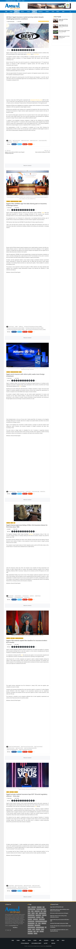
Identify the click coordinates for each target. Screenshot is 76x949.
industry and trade (31, 921)
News (34, 11)
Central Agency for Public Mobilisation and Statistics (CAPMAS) (33, 326)
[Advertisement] (27, 90)
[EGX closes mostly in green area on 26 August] (55, 32)
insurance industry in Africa (43, 140)
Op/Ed (53, 11)
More (63, 11)
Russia (42, 929)
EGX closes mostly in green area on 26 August (59, 913)
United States (30, 933)
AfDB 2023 (53, 943)
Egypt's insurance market (16, 140)
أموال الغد (23, 0)
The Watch (40, 11)
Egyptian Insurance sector (33, 140)
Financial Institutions (14, 201)
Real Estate (38, 929)
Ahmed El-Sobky (11, 885)
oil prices (29, 929)
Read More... (15, 927)
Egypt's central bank (42, 913)
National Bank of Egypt (40, 927)
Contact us (19, 0)
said (20, 386)
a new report (36, 54)
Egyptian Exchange (31, 915)
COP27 (46, 943)
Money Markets (37, 925)
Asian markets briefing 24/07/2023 (42, 152)
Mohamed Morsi (30, 925)
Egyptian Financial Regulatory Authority (12, 749)
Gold (42, 917)
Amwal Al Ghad (48, 946)
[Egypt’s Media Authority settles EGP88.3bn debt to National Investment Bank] (55, 26)
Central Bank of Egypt (31, 909)
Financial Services (27, 597)
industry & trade (41, 919)
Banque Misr (39, 907)
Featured (47, 21)
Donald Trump (37, 911)
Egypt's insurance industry (18, 885)
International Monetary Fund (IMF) (41, 921)
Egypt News (43, 21)
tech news (41, 931)
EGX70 (29, 913)
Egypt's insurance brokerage (38, 746)
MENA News (44, 923)
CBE (43, 907)
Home (6, 11)
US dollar (35, 933)
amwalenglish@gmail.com (13, 925)
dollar (32, 911)
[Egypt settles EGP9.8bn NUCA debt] (55, 21)
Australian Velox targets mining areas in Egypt (59, 923)
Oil (45, 927)
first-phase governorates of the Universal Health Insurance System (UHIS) (17, 888)
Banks (29, 907)
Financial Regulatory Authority (18, 597)
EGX (41, 911)
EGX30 (45, 911)
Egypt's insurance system (36, 885)
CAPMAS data (21, 326)
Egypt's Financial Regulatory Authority (14, 746)
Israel (39, 923)
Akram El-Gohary (11, 326)
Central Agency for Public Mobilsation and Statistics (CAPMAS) (15, 329)
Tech (37, 931)
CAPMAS (16, 326)
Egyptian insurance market (25, 140)
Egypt (37, 913)
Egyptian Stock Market (10, 597)
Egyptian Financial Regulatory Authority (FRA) (25, 749)
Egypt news (44, 915)
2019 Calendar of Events (36, 943)
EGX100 (33, 913)
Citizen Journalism (25, 943)
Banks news (34, 907)
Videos (57, 11)
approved (31, 534)
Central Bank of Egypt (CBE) (41, 909)
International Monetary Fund (36, 100)
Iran (36, 923)
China (29, 911)
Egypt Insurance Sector (12, 491)
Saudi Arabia (30, 931)
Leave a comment (27, 165)
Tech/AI (22, 11)
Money (16, 11)
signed (43, 212)
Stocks (28, 11)
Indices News (35, 919)
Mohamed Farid (42, 491)
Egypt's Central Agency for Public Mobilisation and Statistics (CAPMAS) (36, 329)
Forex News (38, 917)
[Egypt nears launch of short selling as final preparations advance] (55, 38)
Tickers (11, 11)
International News (31, 923)
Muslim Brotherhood (31, 927)
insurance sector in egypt (35, 491)
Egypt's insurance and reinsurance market (27, 746)
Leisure (47, 11)
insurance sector (28, 491)
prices (34, 929)
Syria (34, 931)
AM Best (29, 54)
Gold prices (30, 919)
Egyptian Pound (38, 915)
